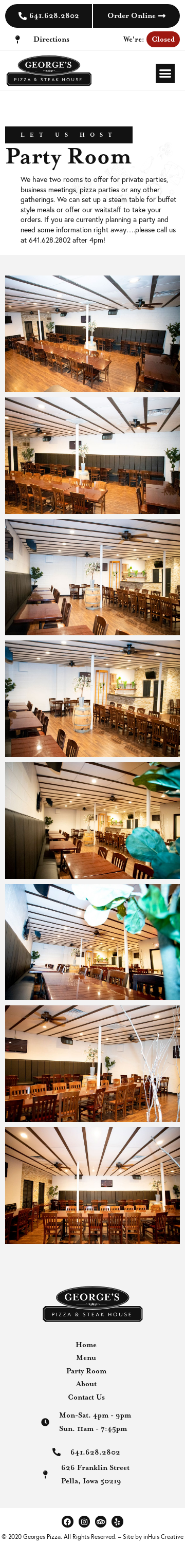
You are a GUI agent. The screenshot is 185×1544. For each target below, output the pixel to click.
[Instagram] (84, 1521)
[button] (165, 73)
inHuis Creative (163, 1536)
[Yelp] (117, 1521)
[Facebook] (67, 1521)
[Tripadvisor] (100, 1521)
